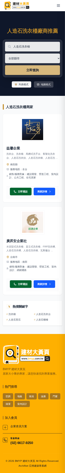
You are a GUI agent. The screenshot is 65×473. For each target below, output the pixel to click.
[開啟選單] (58, 5)
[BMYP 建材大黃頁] (16, 5)
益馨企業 (13, 148)
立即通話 (23, 191)
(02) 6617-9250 (21, 443)
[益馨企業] (32, 129)
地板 (19, 396)
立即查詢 (32, 70)
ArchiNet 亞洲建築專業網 (33, 465)
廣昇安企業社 (16, 241)
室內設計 (22, 404)
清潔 (8, 404)
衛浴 (31, 396)
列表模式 (23, 84)
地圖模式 (46, 84)
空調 (8, 396)
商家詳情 (42, 191)
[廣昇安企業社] (32, 222)
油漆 (43, 396)
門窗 (55, 396)
